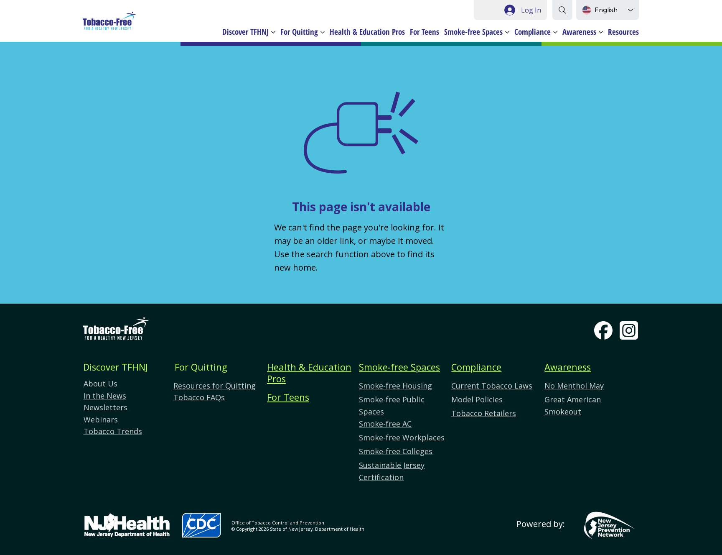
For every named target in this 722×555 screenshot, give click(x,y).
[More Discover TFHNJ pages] (273, 32)
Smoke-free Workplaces (402, 437)
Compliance (476, 367)
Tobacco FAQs (199, 397)
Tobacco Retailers (483, 413)
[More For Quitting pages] (322, 32)
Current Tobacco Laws (491, 386)
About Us (100, 384)
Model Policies (477, 399)
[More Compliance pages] (555, 32)
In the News (105, 396)
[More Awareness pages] (601, 32)
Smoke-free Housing (395, 386)
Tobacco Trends (113, 431)
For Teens (288, 397)
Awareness (567, 367)
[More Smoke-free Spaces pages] (507, 32)
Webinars (101, 419)
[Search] (562, 10)
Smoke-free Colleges (395, 451)
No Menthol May (574, 386)
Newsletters (105, 407)
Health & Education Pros (309, 373)
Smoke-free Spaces (399, 367)
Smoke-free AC (385, 424)
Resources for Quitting (214, 386)
